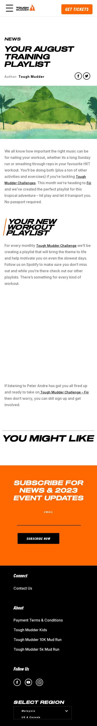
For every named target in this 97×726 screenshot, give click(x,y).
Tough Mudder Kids (30, 630)
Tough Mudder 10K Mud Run (38, 639)
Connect (20, 575)
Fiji (89, 183)
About (18, 607)
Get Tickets (77, 9)
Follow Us (21, 668)
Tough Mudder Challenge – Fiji (64, 392)
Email (48, 512)
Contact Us (23, 588)
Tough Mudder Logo (26, 8)
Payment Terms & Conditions (38, 620)
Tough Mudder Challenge (56, 246)
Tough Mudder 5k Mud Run (36, 649)
